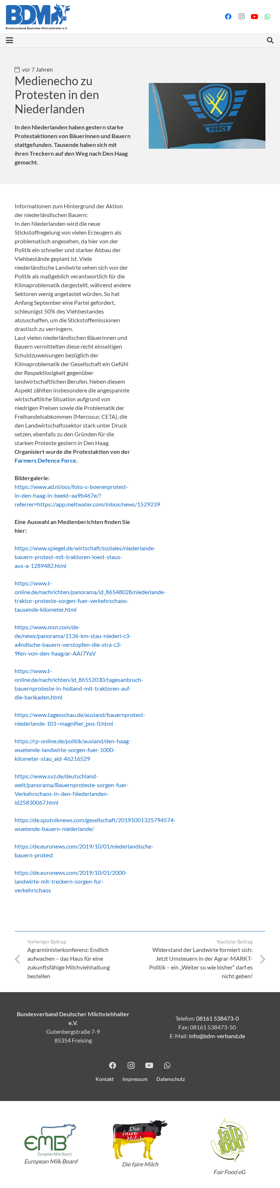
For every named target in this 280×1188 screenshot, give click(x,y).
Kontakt (105, 1079)
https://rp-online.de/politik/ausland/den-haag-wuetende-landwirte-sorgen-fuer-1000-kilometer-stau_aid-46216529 (73, 749)
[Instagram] (241, 16)
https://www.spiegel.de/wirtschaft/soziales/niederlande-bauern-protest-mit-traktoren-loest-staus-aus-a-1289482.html (85, 556)
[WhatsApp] (267, 16)
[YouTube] (254, 16)
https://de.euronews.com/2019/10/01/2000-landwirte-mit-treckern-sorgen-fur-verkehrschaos (71, 881)
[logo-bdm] (38, 16)
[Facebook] (228, 16)
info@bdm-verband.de (217, 1035)
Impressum (135, 1079)
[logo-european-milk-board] (50, 1140)
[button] (9, 40)
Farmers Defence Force (45, 460)
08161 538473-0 (217, 1018)
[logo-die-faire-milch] (140, 1140)
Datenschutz (170, 1079)
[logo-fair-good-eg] (229, 1140)
